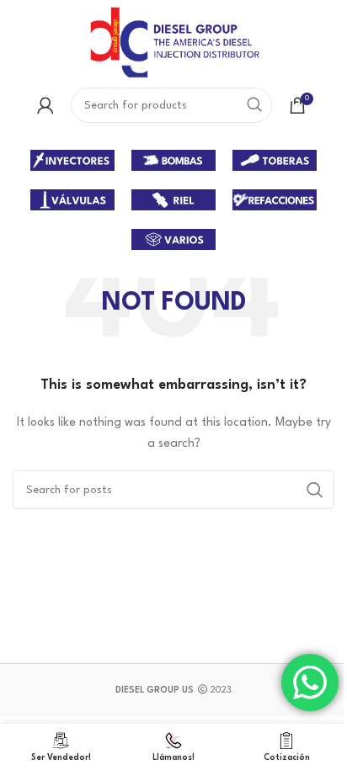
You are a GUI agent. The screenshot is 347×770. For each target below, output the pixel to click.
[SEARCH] (254, 105)
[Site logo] (173, 41)
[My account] (45, 105)
